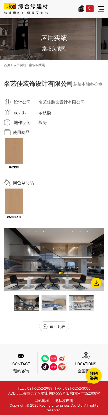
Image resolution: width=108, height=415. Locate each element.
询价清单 (81, 8)
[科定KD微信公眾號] (45, 358)
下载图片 (96, 283)
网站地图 (42, 401)
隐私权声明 (64, 401)
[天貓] (53, 367)
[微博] (62, 358)
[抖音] (45, 367)
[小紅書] (53, 358)
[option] (54, 259)
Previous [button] (9, 302)
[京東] (62, 367)
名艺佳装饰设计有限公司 (62, 102)
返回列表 (57, 326)
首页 (7, 65)
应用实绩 (19, 65)
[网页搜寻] (90, 8)
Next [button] (98, 302)
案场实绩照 (37, 65)
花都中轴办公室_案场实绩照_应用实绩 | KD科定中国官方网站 (26, 9)
